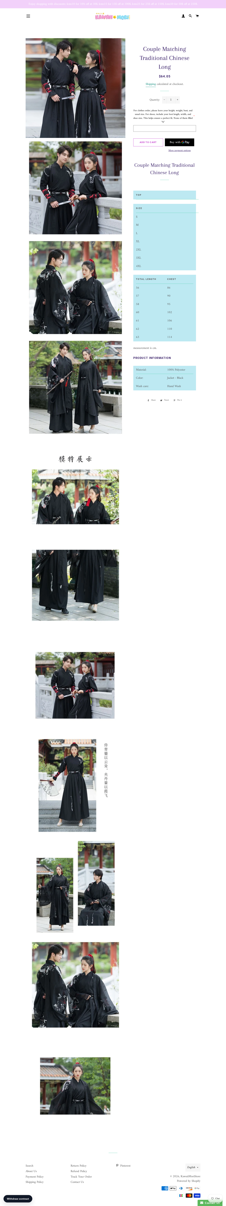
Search (29, 1166)
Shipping (151, 84)
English (191, 1167)
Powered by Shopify (188, 1181)
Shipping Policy (35, 1182)
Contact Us (77, 1182)
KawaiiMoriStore (190, 1176)
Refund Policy (79, 1171)
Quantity (154, 100)
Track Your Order (81, 1176)
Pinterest (124, 1166)
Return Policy (79, 1166)
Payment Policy (35, 1176)
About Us (31, 1171)
